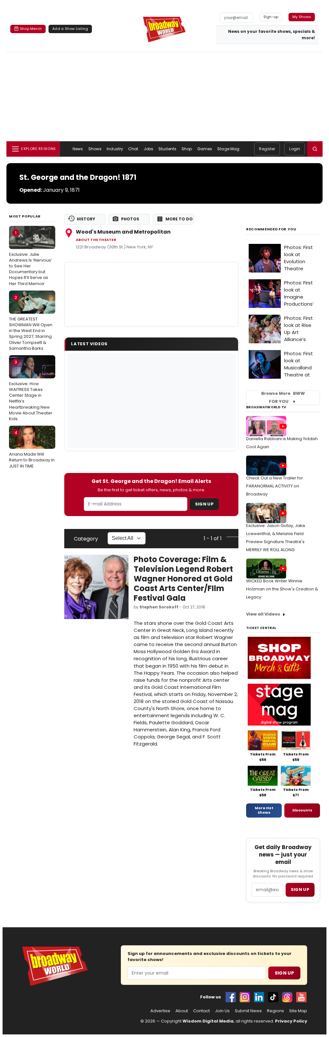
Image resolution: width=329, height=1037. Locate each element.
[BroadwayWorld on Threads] (287, 997)
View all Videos (263, 614)
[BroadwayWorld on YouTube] (301, 997)
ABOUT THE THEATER (96, 240)
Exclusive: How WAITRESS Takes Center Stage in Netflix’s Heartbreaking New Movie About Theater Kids (30, 390)
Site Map (298, 1011)
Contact (201, 1011)
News (78, 149)
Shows (95, 149)
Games (204, 149)
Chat (133, 149)
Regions (275, 1011)
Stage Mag (228, 149)
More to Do (179, 219)
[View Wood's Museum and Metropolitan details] (151, 294)
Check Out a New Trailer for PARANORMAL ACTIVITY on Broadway (274, 486)
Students (167, 149)
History (86, 219)
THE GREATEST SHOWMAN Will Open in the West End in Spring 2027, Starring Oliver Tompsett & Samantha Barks (30, 322)
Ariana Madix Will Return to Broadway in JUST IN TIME (32, 449)
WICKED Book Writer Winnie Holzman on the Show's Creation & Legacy (282, 589)
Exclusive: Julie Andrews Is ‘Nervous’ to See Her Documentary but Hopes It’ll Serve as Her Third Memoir (30, 258)
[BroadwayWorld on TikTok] (273, 997)
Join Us (222, 1011)
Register (267, 149)
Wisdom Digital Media (208, 1021)
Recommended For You (271, 229)
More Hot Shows (264, 810)
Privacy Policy (291, 1021)
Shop (187, 149)
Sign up (300, 889)
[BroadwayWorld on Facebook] (230, 997)
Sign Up (204, 504)
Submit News (248, 1011)
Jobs (148, 149)
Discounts (302, 810)
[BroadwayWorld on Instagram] (245, 997)
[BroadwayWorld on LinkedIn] (259, 997)
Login (294, 149)
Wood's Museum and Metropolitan (123, 232)
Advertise (160, 1011)
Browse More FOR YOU (283, 398)
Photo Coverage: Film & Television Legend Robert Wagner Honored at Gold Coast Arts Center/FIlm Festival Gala (183, 578)
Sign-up (271, 16)
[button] (315, 149)
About (181, 1011)
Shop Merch (31, 28)
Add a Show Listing (70, 28)
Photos (130, 219)
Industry (115, 149)
